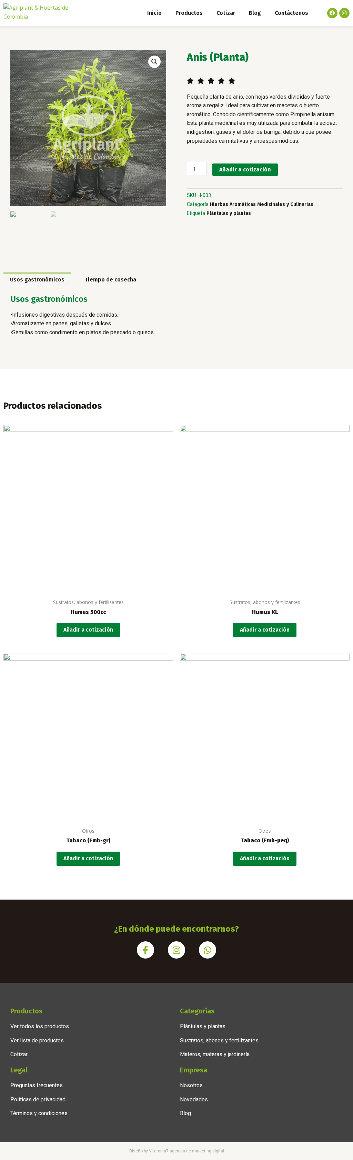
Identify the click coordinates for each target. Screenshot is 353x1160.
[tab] (37, 279)
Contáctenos (291, 13)
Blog (255, 13)
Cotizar (225, 13)
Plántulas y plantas (228, 213)
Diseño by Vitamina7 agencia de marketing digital (176, 1151)
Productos (189, 13)
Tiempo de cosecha (110, 279)
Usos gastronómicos (37, 279)
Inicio (154, 13)
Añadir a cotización (245, 169)
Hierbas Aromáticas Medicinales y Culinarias (261, 204)
